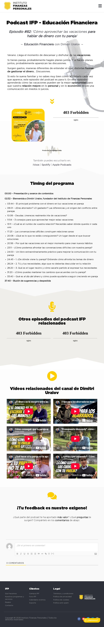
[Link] (46, 553)
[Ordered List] (31, 553)
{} (49, 553)
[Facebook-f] (79, 619)
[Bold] (17, 553)
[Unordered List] (35, 553)
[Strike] (28, 553)
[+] (52, 553)
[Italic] (21, 553)
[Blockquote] (38, 553)
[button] (100, 6)
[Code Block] (42, 553)
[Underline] (24, 553)
